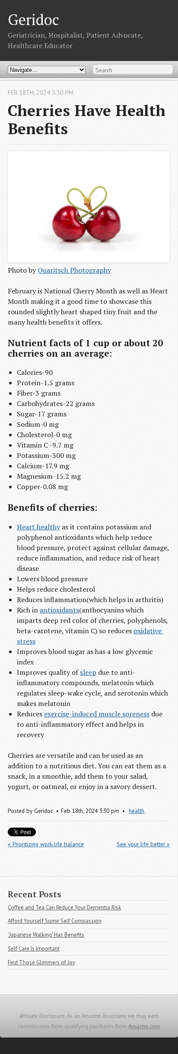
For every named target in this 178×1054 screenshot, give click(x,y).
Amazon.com (144, 1026)
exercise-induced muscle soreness (96, 714)
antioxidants (59, 610)
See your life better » (143, 844)
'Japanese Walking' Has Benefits (46, 934)
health (136, 811)
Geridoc (33, 19)
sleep (88, 672)
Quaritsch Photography (74, 270)
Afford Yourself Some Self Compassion (55, 921)
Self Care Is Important (34, 948)
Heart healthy (38, 527)
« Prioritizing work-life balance (46, 844)
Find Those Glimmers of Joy (41, 962)
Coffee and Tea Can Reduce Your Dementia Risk (64, 907)
